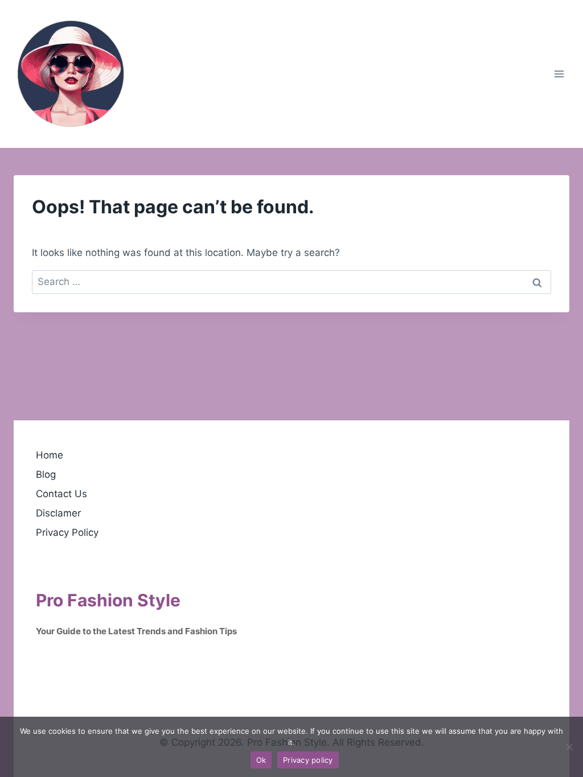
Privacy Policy (67, 532)
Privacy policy (308, 759)
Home (49, 455)
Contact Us (61, 493)
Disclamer (58, 513)
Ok (261, 759)
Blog (46, 474)
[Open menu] (558, 73)
